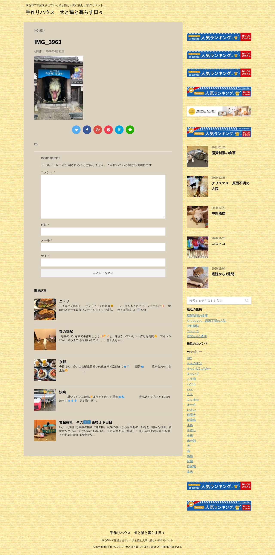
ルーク (191, 404)
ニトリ (64, 301)
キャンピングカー (199, 368)
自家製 (191, 466)
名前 (45, 225)
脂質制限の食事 (224, 153)
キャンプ (193, 373)
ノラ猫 (191, 378)
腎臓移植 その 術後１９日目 (85, 422)
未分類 (191, 440)
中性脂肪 (218, 213)
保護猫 (191, 420)
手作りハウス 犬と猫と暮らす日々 (64, 12)
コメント (48, 172)
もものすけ (194, 363)
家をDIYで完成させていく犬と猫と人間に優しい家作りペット (137, 540)
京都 (62, 362)
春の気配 (66, 331)
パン (190, 389)
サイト (45, 256)
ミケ (190, 394)
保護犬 (191, 414)
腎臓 (190, 461)
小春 (190, 425)
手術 (190, 435)
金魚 (190, 471)
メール (46, 240)
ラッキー (193, 399)
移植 (190, 456)
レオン (191, 409)
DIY (189, 358)
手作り (191, 430)
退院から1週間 (223, 274)
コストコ (218, 243)
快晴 (62, 392)
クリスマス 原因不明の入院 (206, 320)
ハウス (191, 384)
